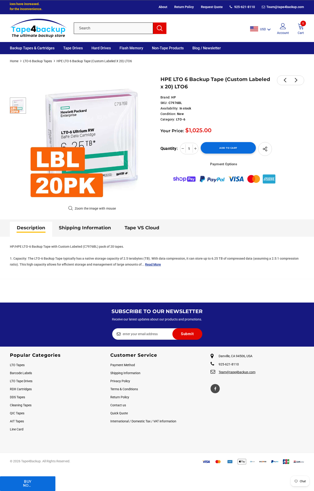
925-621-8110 (244, 7)
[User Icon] (283, 26)
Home (14, 61)
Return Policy (184, 7)
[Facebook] (215, 388)
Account (283, 33)
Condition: (168, 114)
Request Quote (212, 7)
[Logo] (38, 28)
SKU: (164, 103)
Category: (167, 119)
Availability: (169, 108)
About (163, 7)
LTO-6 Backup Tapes (37, 61)
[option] (92, 138)
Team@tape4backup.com (285, 7)
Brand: (165, 97)
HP (173, 97)
